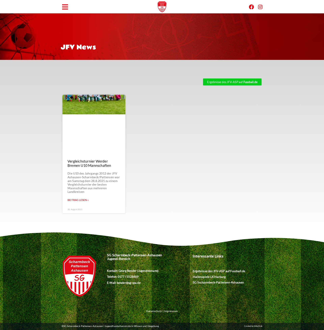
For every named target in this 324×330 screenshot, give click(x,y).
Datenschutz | (155, 311)
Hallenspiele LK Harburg (209, 277)
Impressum (171, 311)
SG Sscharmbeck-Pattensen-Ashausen (218, 282)
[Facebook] (251, 7)
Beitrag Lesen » (78, 199)
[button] (65, 7)
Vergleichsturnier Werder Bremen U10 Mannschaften (89, 163)
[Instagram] (260, 7)
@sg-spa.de (133, 283)
